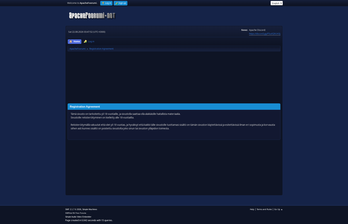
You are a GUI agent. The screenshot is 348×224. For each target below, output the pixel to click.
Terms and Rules (264, 209)
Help (252, 209)
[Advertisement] (174, 78)
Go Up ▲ (278, 209)
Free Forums (81, 213)
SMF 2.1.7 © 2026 (73, 209)
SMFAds (68, 213)
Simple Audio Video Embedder (78, 217)
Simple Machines (89, 209)
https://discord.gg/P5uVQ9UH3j (264, 33)
